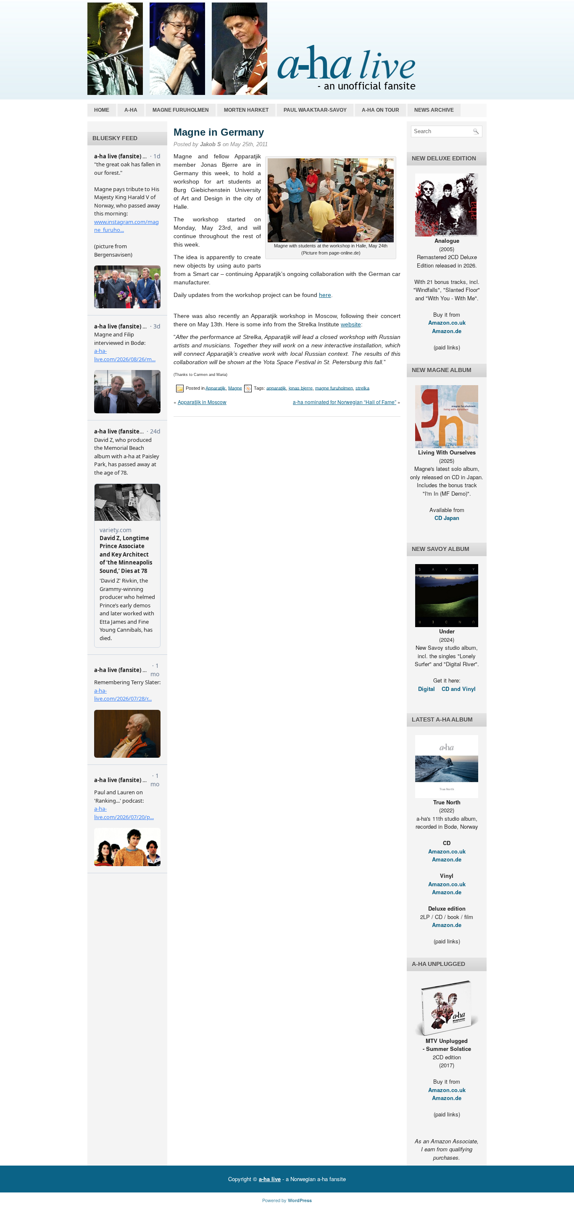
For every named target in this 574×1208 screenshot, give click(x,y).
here (325, 294)
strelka (362, 387)
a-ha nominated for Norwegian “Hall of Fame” (344, 401)
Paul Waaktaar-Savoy (315, 110)
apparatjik (276, 387)
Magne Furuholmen (181, 110)
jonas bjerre (301, 387)
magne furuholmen (334, 387)
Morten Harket (246, 110)
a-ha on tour (380, 110)
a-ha (130, 110)
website (351, 324)
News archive (434, 110)
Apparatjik (215, 387)
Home (101, 110)
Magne (235, 387)
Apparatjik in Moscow (202, 401)
